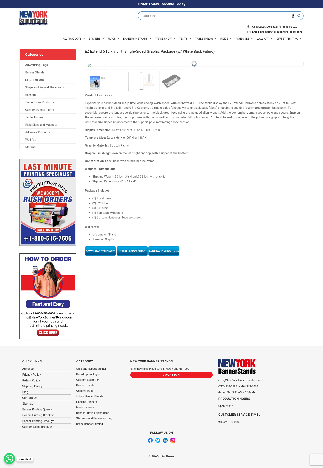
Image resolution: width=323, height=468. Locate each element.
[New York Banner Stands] (33, 18)
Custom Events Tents (39, 110)
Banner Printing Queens (37, 409)
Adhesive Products (37, 132)
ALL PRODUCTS (72, 38)
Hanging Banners (86, 402)
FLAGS (112, 38)
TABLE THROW (204, 38)
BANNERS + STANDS (135, 38)
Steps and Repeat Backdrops (44, 87)
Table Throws (34, 117)
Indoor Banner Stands (89, 396)
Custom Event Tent (88, 379)
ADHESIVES (242, 38)
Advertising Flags (36, 65)
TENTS (183, 38)
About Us (28, 369)
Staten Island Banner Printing (94, 418)
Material (30, 147)
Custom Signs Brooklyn (37, 427)
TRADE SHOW (163, 38)
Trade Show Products (39, 102)
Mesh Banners (85, 407)
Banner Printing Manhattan (92, 413)
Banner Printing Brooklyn (38, 421)
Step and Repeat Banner (91, 368)
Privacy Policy (31, 374)
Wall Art (30, 139)
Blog (25, 392)
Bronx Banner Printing (89, 424)
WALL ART (263, 38)
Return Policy (31, 380)
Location (171, 374)
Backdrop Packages (88, 374)
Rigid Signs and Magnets (41, 125)
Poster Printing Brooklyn (38, 415)
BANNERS (95, 38)
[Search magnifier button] (299, 15)
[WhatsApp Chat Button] (9, 458)
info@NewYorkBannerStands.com (239, 380)
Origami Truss (84, 390)
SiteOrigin (158, 456)
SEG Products (34, 80)
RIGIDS (224, 38)
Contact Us (29, 398)
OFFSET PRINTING (287, 38)
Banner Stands (34, 72)
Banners (30, 95)
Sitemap (27, 403)
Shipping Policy (32, 386)
